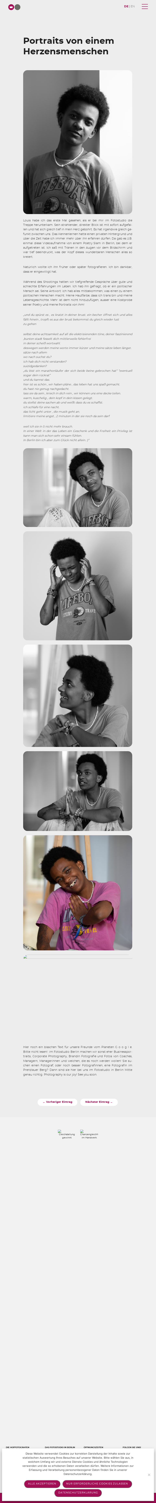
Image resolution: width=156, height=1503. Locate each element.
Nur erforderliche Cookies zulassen (97, 1484)
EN (133, 6)
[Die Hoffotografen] (14, 7)
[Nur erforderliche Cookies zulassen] (149, 1475)
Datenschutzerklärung (78, 1493)
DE (126, 6)
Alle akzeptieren (42, 1484)
